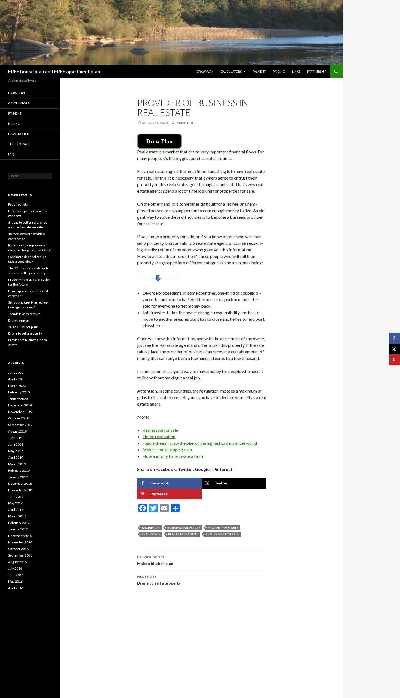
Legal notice (18, 133)
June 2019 (15, 444)
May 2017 (15, 503)
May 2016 (15, 581)
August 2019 (17, 431)
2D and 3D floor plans (23, 327)
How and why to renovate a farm (173, 456)
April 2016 (15, 588)
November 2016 (20, 542)
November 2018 (20, 490)
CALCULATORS (231, 71)
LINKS (296, 71)
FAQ (11, 154)
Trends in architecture (24, 314)
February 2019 (19, 470)
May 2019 (15, 451)
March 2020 (17, 386)
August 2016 (17, 562)
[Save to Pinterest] (394, 359)
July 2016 (15, 568)
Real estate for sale (160, 430)
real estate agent (183, 534)
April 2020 (15, 379)
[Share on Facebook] (394, 338)
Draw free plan (18, 320)
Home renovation (159, 436)
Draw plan (205, 71)
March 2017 (17, 516)
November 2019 (20, 412)
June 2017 (15, 497)
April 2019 (15, 457)
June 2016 (15, 575)
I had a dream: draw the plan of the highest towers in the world (200, 443)
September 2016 (20, 555)
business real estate (183, 527)
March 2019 (17, 464)
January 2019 (18, 477)
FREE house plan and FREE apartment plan (54, 72)
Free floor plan (18, 204)
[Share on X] (394, 349)
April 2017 (15, 510)
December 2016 (20, 536)
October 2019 (18, 418)
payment (259, 71)
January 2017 (18, 529)
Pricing (279, 71)
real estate (151, 534)
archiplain (151, 527)
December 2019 (20, 405)
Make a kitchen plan (155, 560)
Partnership (316, 71)
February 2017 (19, 523)
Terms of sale (19, 144)
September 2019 (20, 425)
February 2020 (19, 392)
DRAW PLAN (16, 93)
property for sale (223, 527)
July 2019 (15, 438)
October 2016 (18, 549)
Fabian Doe (184, 123)
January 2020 (18, 399)
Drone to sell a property (159, 580)
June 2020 (15, 372)
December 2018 (20, 483)
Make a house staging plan (167, 449)
